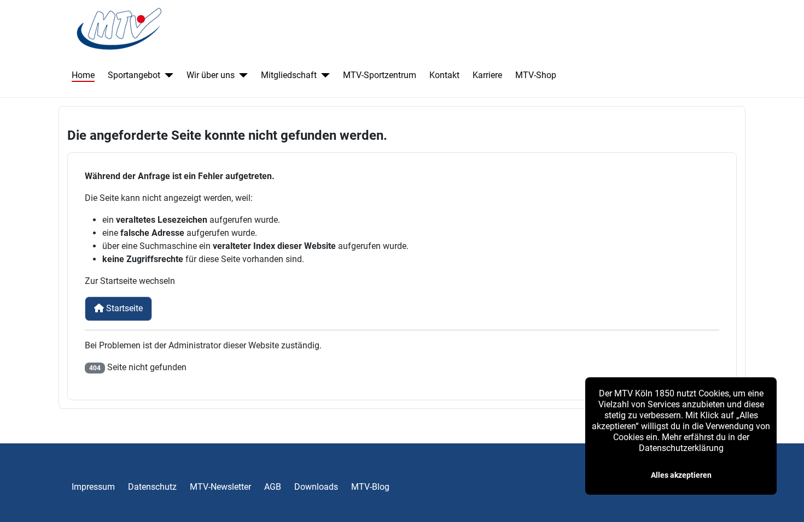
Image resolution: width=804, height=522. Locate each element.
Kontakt (444, 75)
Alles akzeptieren (681, 475)
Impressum (93, 487)
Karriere (487, 75)
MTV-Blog (370, 487)
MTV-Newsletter (220, 487)
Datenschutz (152, 487)
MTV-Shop (535, 75)
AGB (272, 487)
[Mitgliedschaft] (323, 75)
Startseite (123, 308)
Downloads (316, 487)
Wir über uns (211, 75)
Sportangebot (134, 75)
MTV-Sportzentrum (379, 75)
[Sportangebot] (166, 75)
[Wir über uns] (241, 75)
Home (83, 75)
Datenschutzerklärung (681, 448)
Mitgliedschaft (289, 75)
